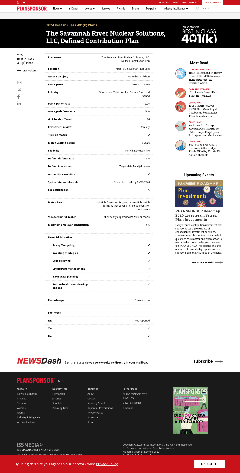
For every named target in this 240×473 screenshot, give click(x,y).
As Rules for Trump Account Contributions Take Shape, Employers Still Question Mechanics (205, 130)
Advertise (92, 417)
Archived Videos (26, 422)
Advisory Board (96, 403)
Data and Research (199, 69)
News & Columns (27, 393)
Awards (121, 8)
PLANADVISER (31, 450)
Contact (91, 398)
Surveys (105, 8)
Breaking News (61, 408)
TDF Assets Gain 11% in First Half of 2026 (204, 93)
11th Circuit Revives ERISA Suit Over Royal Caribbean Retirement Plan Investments (203, 111)
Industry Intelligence (174, 8)
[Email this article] (19, 82)
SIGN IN (208, 2)
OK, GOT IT (209, 464)
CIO (19, 450)
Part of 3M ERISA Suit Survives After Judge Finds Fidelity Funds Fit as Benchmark (205, 150)
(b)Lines (56, 398)
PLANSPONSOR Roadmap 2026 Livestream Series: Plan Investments (197, 215)
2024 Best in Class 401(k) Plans (71, 25)
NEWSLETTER (188, 2)
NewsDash (58, 393)
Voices (89, 8)
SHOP (175, 2)
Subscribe (128, 408)
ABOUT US (164, 2)
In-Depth (73, 8)
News (56, 8)
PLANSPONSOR (51, 450)
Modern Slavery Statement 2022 (141, 451)
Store (90, 422)
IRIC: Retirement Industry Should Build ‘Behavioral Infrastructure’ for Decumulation (205, 78)
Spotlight (57, 403)
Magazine (151, 8)
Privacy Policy (95, 412)
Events (135, 8)
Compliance (195, 102)
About (90, 393)
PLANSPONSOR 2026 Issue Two (135, 395)
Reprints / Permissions (100, 408)
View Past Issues (132, 402)
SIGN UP (217, 2)
